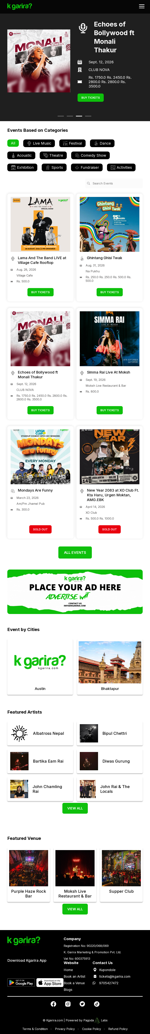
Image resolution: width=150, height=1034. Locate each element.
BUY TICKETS (73, 97)
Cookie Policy (91, 1029)
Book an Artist (74, 976)
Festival (75, 143)
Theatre (56, 155)
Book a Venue (74, 983)
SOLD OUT (40, 529)
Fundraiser (90, 167)
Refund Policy (118, 1029)
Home (68, 970)
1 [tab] (59, 117)
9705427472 (109, 983)
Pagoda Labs (95, 1020)
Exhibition (25, 167)
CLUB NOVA (81, 70)
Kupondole (107, 970)
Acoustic (24, 155)
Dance (105, 143)
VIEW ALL (75, 808)
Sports (57, 167)
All (13, 143)
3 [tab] (78, 117)
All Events (75, 552)
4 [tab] (87, 117)
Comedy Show (93, 155)
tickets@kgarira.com (114, 976)
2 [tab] (68, 117)
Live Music (42, 143)
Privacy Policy (65, 1029)
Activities (124, 167)
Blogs (68, 990)
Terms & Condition (35, 1029)
